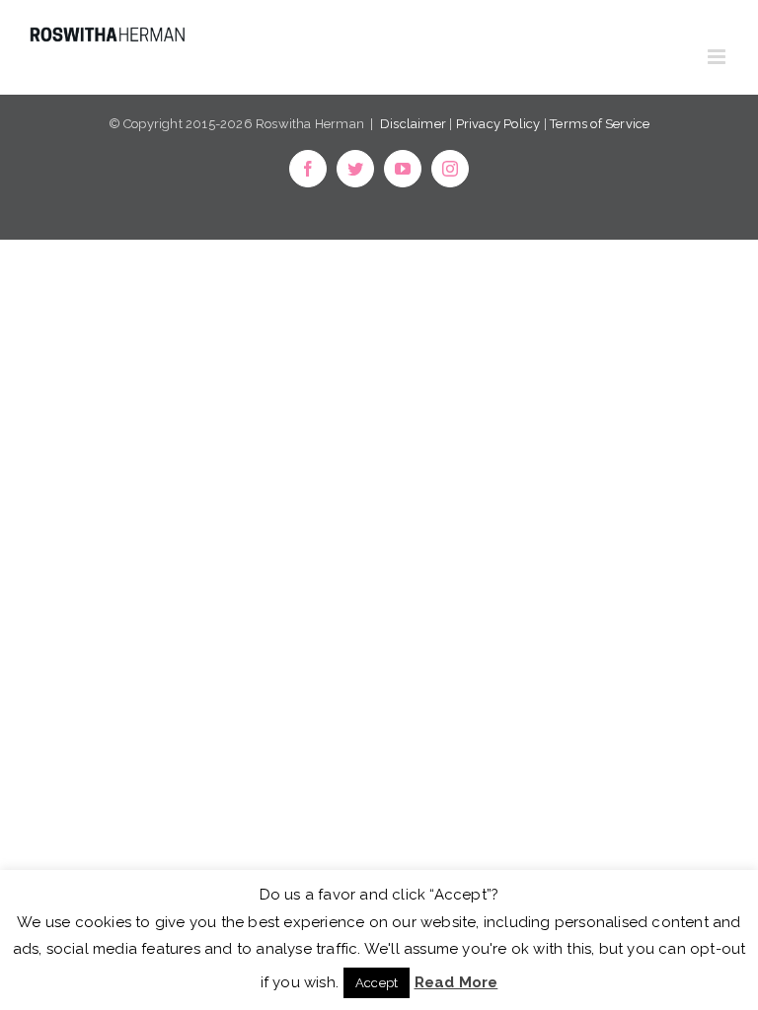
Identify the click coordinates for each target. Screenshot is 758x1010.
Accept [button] (376, 982)
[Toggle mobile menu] (718, 56)
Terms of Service (599, 123)
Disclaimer (413, 123)
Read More (456, 982)
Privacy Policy (498, 123)
